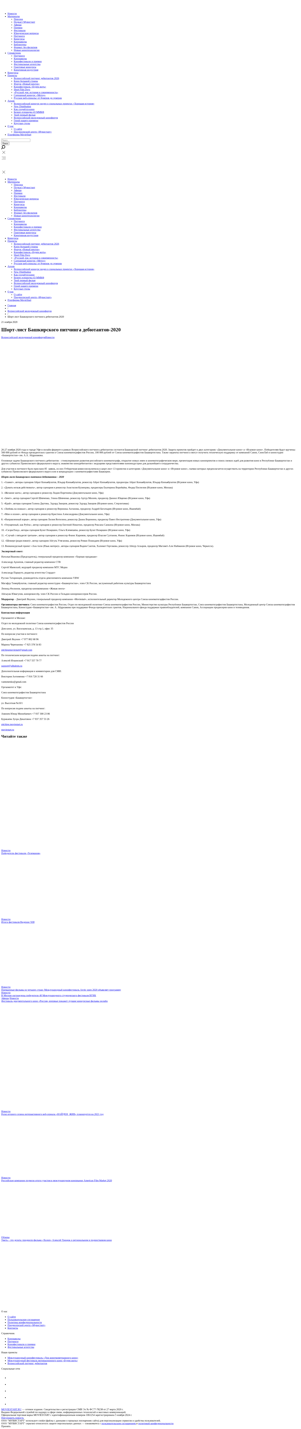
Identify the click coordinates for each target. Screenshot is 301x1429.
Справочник (14, 53)
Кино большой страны (26, 81)
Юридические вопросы (26, 33)
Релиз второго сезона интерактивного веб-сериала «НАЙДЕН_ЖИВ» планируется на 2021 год (52, 1114)
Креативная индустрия (26, 70)
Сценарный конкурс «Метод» (30, 95)
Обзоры (5, 1237)
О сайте (18, 129)
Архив (11, 100)
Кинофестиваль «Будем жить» (30, 86)
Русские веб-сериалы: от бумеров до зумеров (38, 98)
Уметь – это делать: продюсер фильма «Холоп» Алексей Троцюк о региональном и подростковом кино (56, 1240)
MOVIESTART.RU (11, 1409)
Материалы (14, 16)
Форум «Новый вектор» (27, 84)
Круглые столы (22, 123)
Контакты (13, 1328)
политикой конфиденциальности (156, 1423)
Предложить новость (12, 1417)
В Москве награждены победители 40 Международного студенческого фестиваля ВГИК (48, 995)
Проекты (12, 75)
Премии (18, 27)
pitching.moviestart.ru (12, 724)
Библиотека (20, 44)
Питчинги (19, 36)
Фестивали (20, 30)
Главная (12, 305)
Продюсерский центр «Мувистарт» (33, 131)
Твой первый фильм (24, 115)
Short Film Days (22, 89)
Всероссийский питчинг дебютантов (27, 1363)
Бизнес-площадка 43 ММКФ (29, 112)
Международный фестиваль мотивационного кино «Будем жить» (43, 1360)
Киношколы (20, 41)
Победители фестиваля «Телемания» (20, 853)
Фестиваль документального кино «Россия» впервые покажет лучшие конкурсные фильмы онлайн (54, 1001)
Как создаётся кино (24, 109)
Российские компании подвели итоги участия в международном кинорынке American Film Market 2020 (56, 1180)
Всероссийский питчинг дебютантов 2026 (36, 78)
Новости (12, 13)
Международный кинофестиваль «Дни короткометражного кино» (43, 1357)
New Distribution (22, 106)
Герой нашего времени (26, 120)
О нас (11, 126)
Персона (18, 19)
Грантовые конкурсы (25, 67)
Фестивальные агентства (27, 64)
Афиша (17, 24)
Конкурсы (19, 39)
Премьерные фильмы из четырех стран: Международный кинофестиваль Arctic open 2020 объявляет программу (61, 989)
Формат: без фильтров (25, 47)
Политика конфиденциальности (25, 1322)
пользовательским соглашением (118, 1423)
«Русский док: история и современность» (36, 92)
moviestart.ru (7, 729)
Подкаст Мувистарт (24, 22)
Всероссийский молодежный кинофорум (36, 117)
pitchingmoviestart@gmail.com (16, 650)
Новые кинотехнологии (27, 50)
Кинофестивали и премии (28, 61)
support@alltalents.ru (11, 666)
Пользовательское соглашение (24, 1319)
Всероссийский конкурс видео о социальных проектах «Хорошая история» (54, 103)
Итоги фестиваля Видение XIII (17, 922)
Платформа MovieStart (19, 134)
